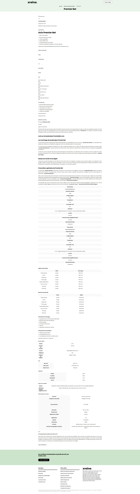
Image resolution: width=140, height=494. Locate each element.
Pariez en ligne (108, 2)
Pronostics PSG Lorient (65, 488)
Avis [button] (39, 77)
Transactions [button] (41, 59)
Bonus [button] (39, 72)
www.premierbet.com (70, 189)
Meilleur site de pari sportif (66, 477)
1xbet (49, 184)
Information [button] (40, 68)
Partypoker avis (63, 484)
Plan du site (40, 477)
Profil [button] (39, 54)
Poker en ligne (63, 481)
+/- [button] (39, 63)
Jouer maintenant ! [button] (42, 444)
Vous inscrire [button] (41, 29)
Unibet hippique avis (64, 479)
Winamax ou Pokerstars (65, 486)
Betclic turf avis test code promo (67, 471)
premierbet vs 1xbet (73, 184)
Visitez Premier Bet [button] (42, 50)
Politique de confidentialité (44, 475)
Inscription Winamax (64, 475)
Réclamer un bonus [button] (42, 119)
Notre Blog (40, 473)
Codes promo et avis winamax (66, 473)
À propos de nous (42, 479)
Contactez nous (41, 481)
